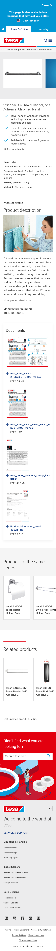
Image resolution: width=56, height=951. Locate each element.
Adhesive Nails (10, 848)
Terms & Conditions (28, 940)
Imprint (8, 930)
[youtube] (14, 919)
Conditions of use (36, 935)
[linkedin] (6, 919)
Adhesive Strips (10, 853)
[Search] (45, 40)
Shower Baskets (10, 903)
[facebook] (22, 919)
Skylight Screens (10, 882)
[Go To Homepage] (3, 29)
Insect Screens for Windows (15, 873)
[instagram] (38, 919)
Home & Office (19, 29)
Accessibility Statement (41, 930)
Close (45, 5)
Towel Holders (9, 898)
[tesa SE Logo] (14, 40)
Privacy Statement (21, 930)
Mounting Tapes (10, 857)
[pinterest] (30, 919)
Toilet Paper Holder (12, 907)
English (34, 20)
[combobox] (25, 756)
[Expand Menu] (50, 40)
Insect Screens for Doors (14, 878)
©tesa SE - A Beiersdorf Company (28, 946)
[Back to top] (50, 808)
